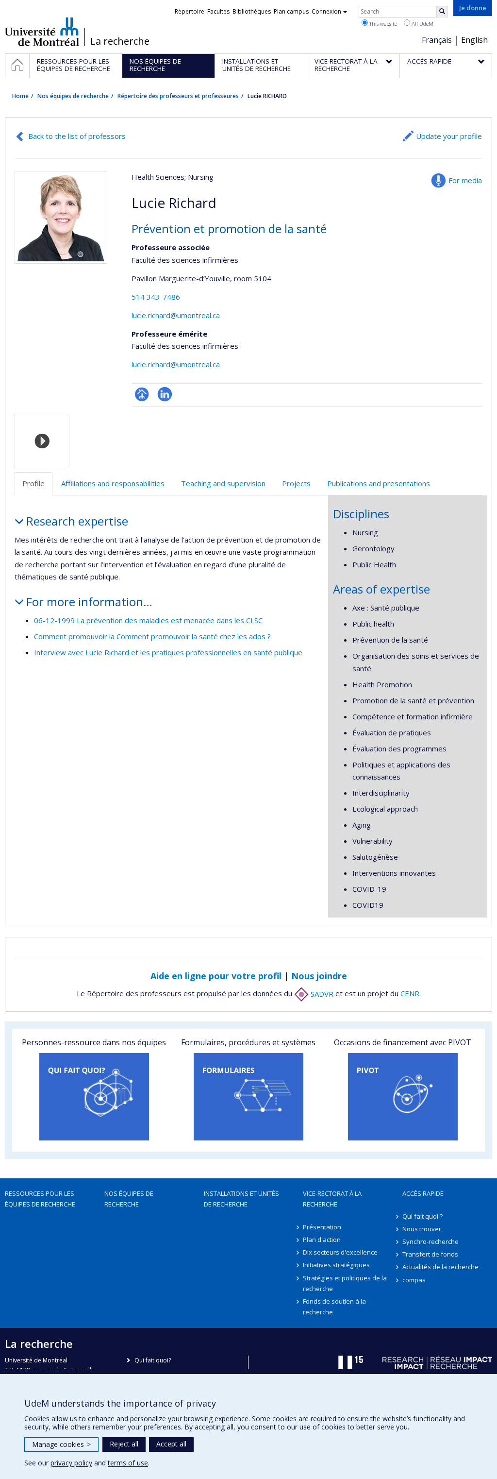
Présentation (322, 1227)
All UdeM (421, 23)
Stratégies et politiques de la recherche (345, 1283)
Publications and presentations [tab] (378, 483)
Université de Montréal (42, 31)
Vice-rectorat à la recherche (332, 1198)
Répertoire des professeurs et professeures (178, 96)
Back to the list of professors (77, 136)
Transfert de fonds (430, 1254)
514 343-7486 (156, 297)
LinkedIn (164, 394)
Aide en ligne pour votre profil (216, 976)
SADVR (321, 994)
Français (437, 39)
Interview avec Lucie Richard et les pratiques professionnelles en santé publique (168, 652)
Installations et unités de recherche (241, 1198)
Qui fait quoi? (152, 1360)
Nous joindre (319, 976)
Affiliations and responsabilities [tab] (113, 483)
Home (20, 96)
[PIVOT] (403, 1096)
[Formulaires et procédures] (248, 1096)
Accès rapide (423, 1193)
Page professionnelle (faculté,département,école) (141, 394)
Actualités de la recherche (440, 1266)
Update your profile (449, 136)
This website (382, 23)
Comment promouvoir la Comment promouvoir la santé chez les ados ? (152, 636)
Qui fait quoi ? (422, 1216)
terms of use (128, 1462)
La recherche (119, 41)
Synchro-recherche (430, 1241)
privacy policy (71, 1462)
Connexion (326, 11)
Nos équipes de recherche (73, 96)
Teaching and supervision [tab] (223, 483)
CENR (409, 994)
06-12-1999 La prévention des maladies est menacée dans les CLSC (148, 620)
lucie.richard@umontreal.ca (176, 315)
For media (465, 180)
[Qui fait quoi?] (94, 1096)
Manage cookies (61, 1444)
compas (414, 1279)
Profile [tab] (33, 483)
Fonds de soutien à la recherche (334, 1306)
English (474, 39)
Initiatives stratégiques (336, 1264)
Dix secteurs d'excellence (340, 1252)
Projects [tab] (296, 483)
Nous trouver (421, 1228)
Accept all (171, 1443)
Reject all (124, 1443)
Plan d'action (322, 1239)
